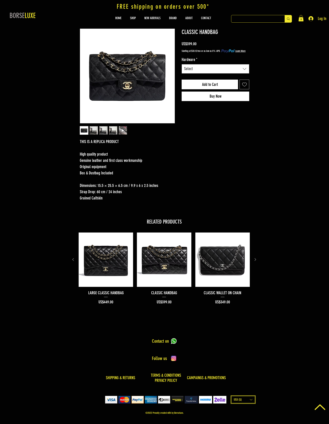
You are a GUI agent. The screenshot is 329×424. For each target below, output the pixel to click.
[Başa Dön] (320, 407)
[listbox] (243, 399)
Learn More (240, 51)
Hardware (189, 59)
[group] (164, 268)
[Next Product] (255, 259)
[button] (301, 18)
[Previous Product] (73, 259)
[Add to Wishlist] (244, 84)
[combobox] (215, 69)
